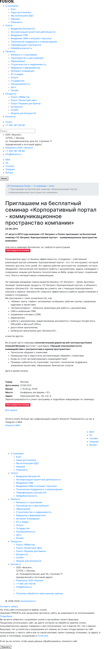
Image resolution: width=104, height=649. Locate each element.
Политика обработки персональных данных (39, 593)
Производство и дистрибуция (27, 58)
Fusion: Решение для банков (25, 103)
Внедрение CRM (19, 35)
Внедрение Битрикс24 (23, 28)
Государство (18, 80)
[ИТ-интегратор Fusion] (14, 2)
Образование (18, 61)
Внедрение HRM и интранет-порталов (31, 38)
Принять (5, 647)
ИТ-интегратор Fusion (19, 186)
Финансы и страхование (24, 54)
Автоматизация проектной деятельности (33, 32)
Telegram (10, 169)
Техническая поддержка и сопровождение (34, 41)
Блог (13, 9)
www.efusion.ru (28, 601)
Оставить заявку (9, 606)
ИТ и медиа (17, 74)
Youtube (9, 166)
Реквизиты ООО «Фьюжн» (19, 147)
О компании (11, 5)
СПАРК (14, 110)
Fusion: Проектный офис (24, 100)
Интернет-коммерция (22, 71)
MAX (7, 159)
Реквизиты (16, 22)
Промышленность (20, 84)
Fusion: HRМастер (20, 97)
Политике (43, 635)
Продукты (10, 93)
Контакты (10, 116)
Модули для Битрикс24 (23, 113)
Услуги (9, 25)
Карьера (15, 18)
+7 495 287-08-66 (15, 125)
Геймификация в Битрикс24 (26, 45)
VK (6, 162)
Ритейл (14, 90)
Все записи (11, 410)
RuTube (9, 172)
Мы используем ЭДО (22, 15)
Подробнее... (7, 616)
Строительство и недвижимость (28, 64)
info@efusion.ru (13, 154)
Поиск (8, 122)
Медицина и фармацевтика (25, 67)
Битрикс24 (17, 106)
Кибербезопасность (21, 48)
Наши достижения (21, 12)
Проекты (10, 51)
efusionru (10, 425)
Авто (13, 87)
